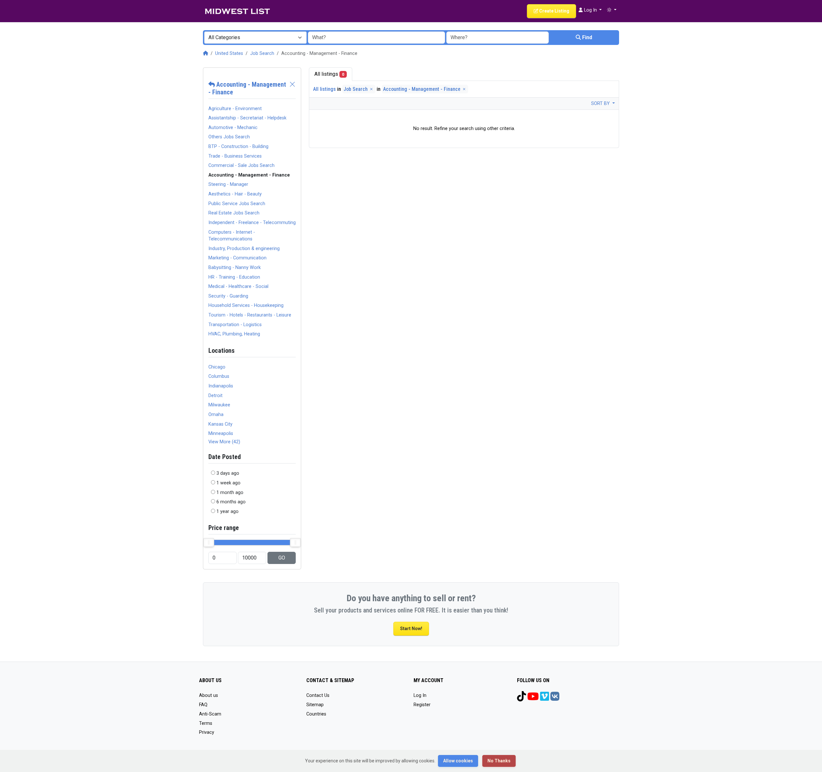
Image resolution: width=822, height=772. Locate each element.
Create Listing (553, 10)
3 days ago (227, 473)
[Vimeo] (544, 698)
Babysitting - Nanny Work (234, 267)
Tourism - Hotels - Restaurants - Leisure (249, 315)
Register (422, 704)
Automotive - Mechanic (233, 127)
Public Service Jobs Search (236, 203)
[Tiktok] (521, 698)
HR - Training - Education (234, 277)
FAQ (203, 704)
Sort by (601, 103)
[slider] (208, 542)
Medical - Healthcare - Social (238, 286)
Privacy (206, 732)
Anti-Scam (210, 714)
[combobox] (255, 37)
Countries (316, 714)
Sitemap (315, 704)
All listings (329, 74)
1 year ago (227, 511)
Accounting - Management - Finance (422, 89)
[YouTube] (533, 698)
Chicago (216, 367)
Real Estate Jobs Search (233, 213)
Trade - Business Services (235, 156)
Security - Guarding (228, 296)
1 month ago (229, 492)
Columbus (218, 376)
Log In (420, 695)
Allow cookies (458, 760)
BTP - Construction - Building (238, 146)
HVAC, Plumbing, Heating (234, 334)
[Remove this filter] (292, 88)
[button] (611, 10)
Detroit (215, 395)
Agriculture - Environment (235, 108)
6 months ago (231, 502)
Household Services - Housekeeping (246, 305)
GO (281, 558)
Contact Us (317, 695)
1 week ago (228, 483)
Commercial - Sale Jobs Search (241, 165)
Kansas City (220, 424)
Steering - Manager (228, 184)
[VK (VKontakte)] (554, 698)
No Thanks (499, 760)
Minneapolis (220, 433)
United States (229, 53)
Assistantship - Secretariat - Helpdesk (247, 118)
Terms (205, 723)
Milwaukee (219, 405)
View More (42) (224, 442)
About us (208, 695)
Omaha (215, 414)
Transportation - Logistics (235, 324)
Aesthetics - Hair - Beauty (235, 194)
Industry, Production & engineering (244, 248)
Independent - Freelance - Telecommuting (252, 222)
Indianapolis (220, 386)
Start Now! (411, 628)
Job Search (262, 53)
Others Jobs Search (229, 137)
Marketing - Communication (237, 258)
